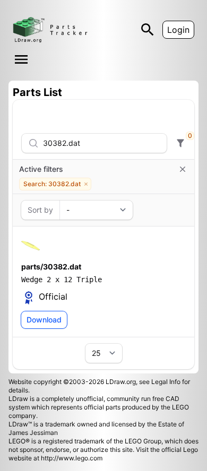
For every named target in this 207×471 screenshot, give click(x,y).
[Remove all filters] (182, 169)
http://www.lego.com (71, 458)
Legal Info (165, 382)
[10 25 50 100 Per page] (103, 353)
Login (178, 29)
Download (44, 319)
